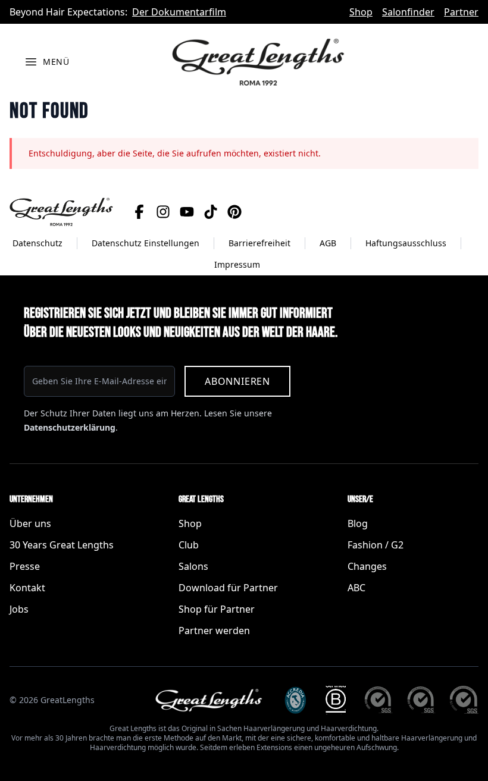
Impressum (237, 264)
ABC (356, 587)
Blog (358, 523)
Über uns (30, 523)
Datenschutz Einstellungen (145, 243)
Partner (461, 11)
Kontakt (27, 587)
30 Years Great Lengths (62, 544)
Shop (361, 11)
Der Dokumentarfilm (179, 11)
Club (189, 544)
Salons (193, 566)
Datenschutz (37, 243)
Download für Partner (228, 587)
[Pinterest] (234, 212)
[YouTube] (187, 212)
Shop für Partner (217, 609)
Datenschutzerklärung (69, 427)
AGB (328, 243)
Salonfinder (408, 11)
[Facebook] (139, 212)
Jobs (19, 609)
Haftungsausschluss (405, 243)
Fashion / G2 (375, 544)
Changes (367, 566)
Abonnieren (237, 381)
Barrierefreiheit (259, 243)
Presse (25, 566)
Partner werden (214, 630)
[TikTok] (211, 212)
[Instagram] (163, 212)
